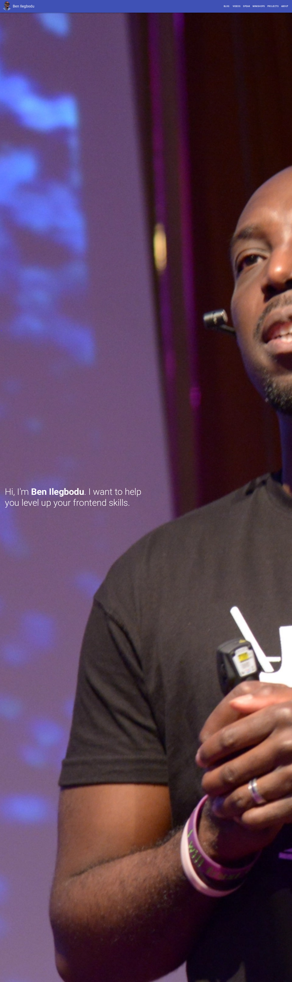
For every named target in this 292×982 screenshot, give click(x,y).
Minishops (259, 6)
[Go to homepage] (7, 6)
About (284, 6)
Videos (236, 6)
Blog (226, 6)
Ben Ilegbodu (23, 6)
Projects (273, 6)
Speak (246, 6)
